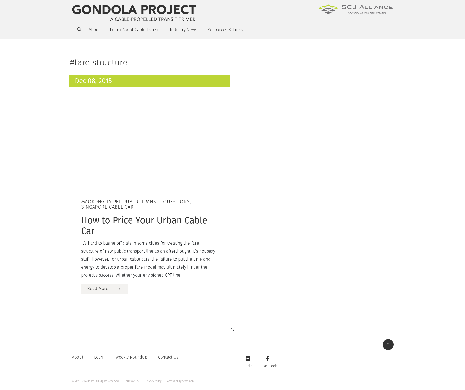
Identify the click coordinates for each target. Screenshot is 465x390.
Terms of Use (132, 381)
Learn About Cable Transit (135, 30)
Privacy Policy (153, 381)
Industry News (183, 30)
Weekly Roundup (131, 357)
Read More (97, 289)
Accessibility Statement (180, 381)
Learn (99, 357)
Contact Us (168, 357)
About (94, 30)
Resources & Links (225, 30)
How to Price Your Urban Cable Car (144, 225)
